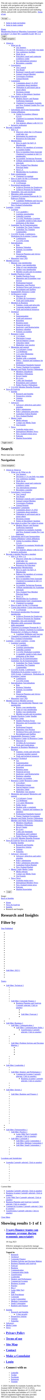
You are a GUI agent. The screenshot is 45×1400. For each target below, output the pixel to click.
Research (14, 1255)
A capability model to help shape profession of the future (29, 222)
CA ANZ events (22, 241)
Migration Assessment (27, 31)
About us (9, 43)
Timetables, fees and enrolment (23, 192)
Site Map (12, 1344)
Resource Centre (17, 334)
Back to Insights (7, 898)
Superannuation (22, 316)
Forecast (14, 1266)
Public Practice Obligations (26, 385)
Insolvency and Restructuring (27, 327)
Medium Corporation (19, 1301)
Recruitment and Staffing (26, 289)
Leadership (15, 1277)
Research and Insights (24, 394)
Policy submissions (23, 409)
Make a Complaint (18, 1355)
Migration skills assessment (21, 194)
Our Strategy (21, 47)
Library (6, 34)
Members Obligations (24, 374)
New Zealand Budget (24, 416)
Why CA (14, 130)
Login (4, 36)
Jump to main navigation (15, 23)
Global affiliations (18, 112)
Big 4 (13, 1288)
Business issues (22, 323)
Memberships (16, 141)
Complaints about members (27, 85)
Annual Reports (22, 79)
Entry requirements (18, 174)
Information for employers (26, 136)
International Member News (27, 431)
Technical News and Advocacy (28, 287)
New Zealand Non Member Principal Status (27, 166)
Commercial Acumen (19, 1281)
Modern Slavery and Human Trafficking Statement (27, 100)
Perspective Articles (24, 396)
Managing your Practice (25, 285)
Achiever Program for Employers (29, 187)
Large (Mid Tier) (17, 1290)
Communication (17, 1270)
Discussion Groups (23, 338)
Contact (11, 1350)
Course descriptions (18, 181)
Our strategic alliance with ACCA (29, 123)
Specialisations (17, 243)
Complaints (15, 81)
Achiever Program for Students (28, 190)
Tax (17, 314)
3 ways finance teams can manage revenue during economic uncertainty (22, 1233)
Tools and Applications (25, 301)
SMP (13, 1292)
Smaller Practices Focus (25, 276)
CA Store (13, 34)
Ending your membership (26, 269)
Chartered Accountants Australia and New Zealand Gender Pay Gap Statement (30, 105)
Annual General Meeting (26, 74)
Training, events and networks (28, 305)
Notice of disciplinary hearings (28, 94)
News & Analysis (13, 389)
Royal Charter (21, 376)
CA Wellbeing (21, 352)
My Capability (23, 34)
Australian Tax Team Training (28, 227)
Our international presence (26, 61)
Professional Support (24, 283)
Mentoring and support (20, 347)
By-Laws (19, 378)
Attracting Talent (22, 343)
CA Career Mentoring (24, 354)
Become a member (13, 127)
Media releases (22, 420)
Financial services (23, 325)
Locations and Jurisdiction (11, 1158)
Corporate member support (26, 307)
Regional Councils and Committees (30, 72)
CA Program (21, 183)
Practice (14, 1286)
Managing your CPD (19, 258)
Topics (3, 981)
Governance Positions (24, 76)
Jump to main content (14, 25)
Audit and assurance (24, 318)
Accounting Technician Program (29, 158)
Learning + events (13, 207)
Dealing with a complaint (26, 358)
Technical (15, 312)
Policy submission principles (27, 411)
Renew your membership (26, 265)
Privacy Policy (15, 1332)
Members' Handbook (24, 372)
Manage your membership (21, 263)
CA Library (20, 336)
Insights (14, 392)
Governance (16, 65)
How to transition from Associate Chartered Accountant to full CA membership (29, 154)
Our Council (21, 67)
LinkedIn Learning (23, 216)
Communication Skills (19, 1272)
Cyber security (22, 1314)
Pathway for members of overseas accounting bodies (29, 148)
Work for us (20, 54)
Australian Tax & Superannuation (24, 225)
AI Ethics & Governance (26, 298)
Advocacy (15, 403)
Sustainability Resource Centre (23, 292)
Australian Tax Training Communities (25, 230)
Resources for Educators (25, 138)
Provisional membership (20, 185)
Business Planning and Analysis (23, 1263)
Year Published (7, 928)
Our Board (20, 70)
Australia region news (24, 429)
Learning (14, 210)
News (13, 427)
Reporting (20, 320)
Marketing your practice (25, 345)
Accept (4, 18)
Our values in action (19, 96)
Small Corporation (18, 1303)
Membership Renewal (9, 31)
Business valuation (23, 329)
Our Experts (21, 425)
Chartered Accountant (24, 176)
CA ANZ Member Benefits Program (25, 387)
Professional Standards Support (28, 365)
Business (14, 1268)
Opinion (19, 398)
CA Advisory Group (24, 349)
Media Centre (16, 418)
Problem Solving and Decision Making (26, 1261)
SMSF (18, 252)
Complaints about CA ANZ (27, 83)
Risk (18, 245)
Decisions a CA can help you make (30, 50)
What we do (16, 45)
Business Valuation (23, 247)
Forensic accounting (24, 332)
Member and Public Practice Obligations (27, 369)
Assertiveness (16, 1274)
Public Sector (21, 356)
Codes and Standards (24, 380)
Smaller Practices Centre (20, 274)
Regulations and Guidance (26, 383)
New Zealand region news (26, 434)
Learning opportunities (25, 214)
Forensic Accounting (24, 249)
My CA (38, 34)
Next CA (19, 170)
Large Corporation (18, 1299)
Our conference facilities (25, 52)
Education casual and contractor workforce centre (28, 57)
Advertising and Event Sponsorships (25, 110)
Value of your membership (26, 267)
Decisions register (23, 92)
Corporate (15, 1297)
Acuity (31, 34)
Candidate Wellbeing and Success (29, 201)
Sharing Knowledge (24, 438)
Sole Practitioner (17, 1294)
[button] (8, 38)
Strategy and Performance (21, 1279)
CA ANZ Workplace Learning (28, 218)
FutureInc (20, 400)
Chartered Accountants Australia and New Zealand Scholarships (25, 204)
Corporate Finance (18, 1259)
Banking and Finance (19, 1306)
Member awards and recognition (29, 272)
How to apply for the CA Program (24, 178)
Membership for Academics (27, 172)
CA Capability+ (22, 212)
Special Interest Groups (25, 340)
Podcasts (19, 436)
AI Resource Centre (19, 294)
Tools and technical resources (27, 309)
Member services (12, 261)
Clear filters (5, 1217)
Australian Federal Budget (26, 414)
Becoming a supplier (24, 63)
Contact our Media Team (26, 423)
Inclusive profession (19, 125)
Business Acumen (18, 1283)
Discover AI (21, 296)
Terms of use (14, 1338)
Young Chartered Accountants (28, 367)
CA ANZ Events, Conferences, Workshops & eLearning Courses (24, 235)
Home (3, 29)
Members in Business (19, 303)
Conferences (21, 238)
